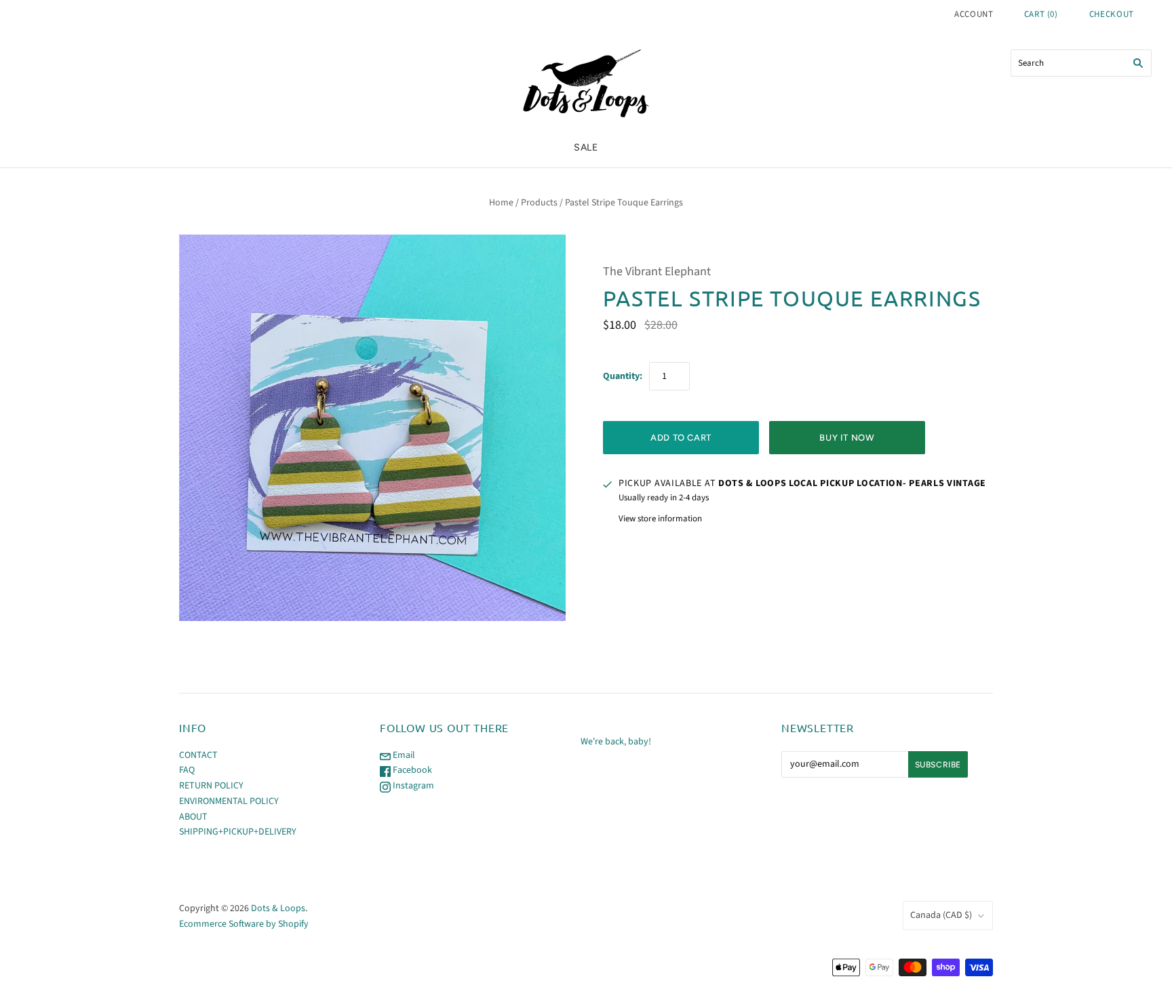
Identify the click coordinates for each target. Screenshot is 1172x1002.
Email (403, 755)
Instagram (412, 786)
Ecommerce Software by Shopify (244, 924)
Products (539, 202)
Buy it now (847, 438)
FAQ (187, 770)
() (1041, 14)
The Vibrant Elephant (657, 271)
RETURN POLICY (211, 786)
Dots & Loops (278, 908)
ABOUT (193, 817)
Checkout (1111, 14)
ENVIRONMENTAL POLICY (229, 801)
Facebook (411, 770)
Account (974, 14)
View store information (660, 519)
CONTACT (198, 755)
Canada (941, 915)
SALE (586, 147)
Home (501, 202)
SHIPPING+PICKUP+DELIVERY (237, 832)
